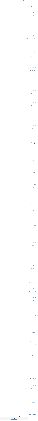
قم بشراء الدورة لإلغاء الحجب (13, 419)
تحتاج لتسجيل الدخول (12, 418)
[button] (37, 0)
